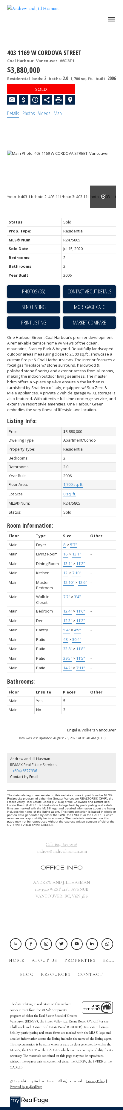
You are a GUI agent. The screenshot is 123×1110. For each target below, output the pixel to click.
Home (16, 960)
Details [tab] (13, 113)
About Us (44, 960)
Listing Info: (22, 421)
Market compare (89, 322)
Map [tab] (58, 113)
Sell (108, 960)
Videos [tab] (44, 113)
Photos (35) (33, 291)
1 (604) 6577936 (23, 770)
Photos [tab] (28, 113)
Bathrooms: (21, 681)
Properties (80, 960)
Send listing (33, 306)
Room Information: (30, 525)
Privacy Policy (95, 1081)
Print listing (33, 322)
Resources (55, 974)
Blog (27, 974)
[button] (15, 944)
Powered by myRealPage (26, 1087)
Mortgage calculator (89, 307)
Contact (90, 974)
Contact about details (89, 291)
